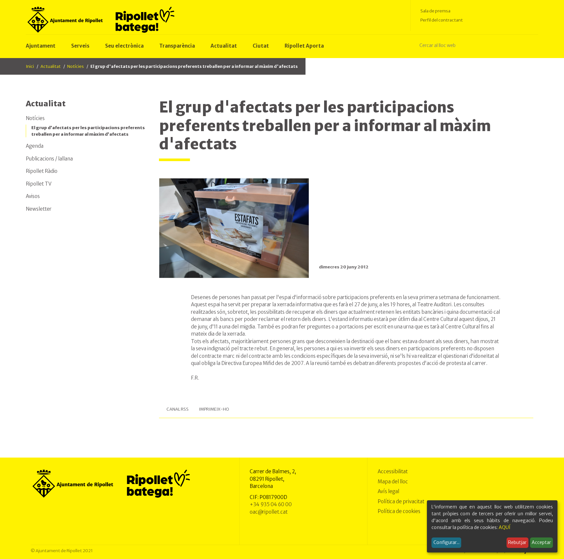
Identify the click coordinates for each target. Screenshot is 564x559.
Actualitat (50, 66)
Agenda (34, 146)
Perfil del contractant (441, 20)
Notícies (75, 66)
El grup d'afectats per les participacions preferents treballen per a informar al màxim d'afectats (88, 131)
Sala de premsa (435, 11)
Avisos (33, 196)
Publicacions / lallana (49, 159)
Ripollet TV (39, 184)
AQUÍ (504, 527)
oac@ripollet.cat (269, 512)
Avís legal (388, 491)
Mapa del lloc (393, 481)
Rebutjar (517, 542)
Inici (30, 66)
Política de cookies (399, 511)
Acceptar (541, 542)
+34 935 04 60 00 (271, 504)
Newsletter (39, 209)
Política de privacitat (401, 501)
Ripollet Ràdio (41, 171)
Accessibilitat (393, 471)
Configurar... (446, 542)
